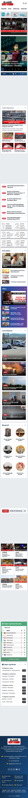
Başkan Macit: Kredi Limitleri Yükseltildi (23, 244)
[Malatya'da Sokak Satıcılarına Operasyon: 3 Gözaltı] (7, 562)
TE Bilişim (17, 795)
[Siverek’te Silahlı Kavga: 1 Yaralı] (20, 562)
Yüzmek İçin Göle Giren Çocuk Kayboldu (10, 235)
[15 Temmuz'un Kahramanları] (5, 281)
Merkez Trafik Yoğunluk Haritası (19, 777)
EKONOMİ (24, 9)
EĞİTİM (3, 791)
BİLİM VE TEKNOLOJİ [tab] (16, 511)
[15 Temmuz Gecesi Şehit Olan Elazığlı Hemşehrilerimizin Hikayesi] (5, 276)
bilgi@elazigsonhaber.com (15, 763)
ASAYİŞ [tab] (5, 511)
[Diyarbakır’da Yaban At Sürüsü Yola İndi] (7, 579)
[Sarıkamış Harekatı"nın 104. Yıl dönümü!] (5, 308)
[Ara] (23, 3)
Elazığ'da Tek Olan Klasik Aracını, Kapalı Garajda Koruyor (22, 235)
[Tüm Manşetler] (25, 108)
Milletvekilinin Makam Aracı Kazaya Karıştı (19, 555)
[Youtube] (16, 769)
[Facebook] (9, 769)
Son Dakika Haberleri (8, 785)
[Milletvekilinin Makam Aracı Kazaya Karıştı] (20, 547)
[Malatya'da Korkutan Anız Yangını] (20, 579)
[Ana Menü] (25, 3)
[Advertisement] (14, 90)
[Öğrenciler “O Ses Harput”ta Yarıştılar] (5, 313)
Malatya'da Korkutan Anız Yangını (19, 587)
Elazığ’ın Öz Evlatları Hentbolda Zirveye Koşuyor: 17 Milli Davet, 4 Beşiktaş (16, 193)
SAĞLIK (23, 790)
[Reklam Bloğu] (14, 14)
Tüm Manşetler (19, 780)
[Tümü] (25, 330)
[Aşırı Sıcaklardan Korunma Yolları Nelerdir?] (5, 271)
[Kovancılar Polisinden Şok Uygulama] (7, 547)
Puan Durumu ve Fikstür (6, 781)
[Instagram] (14, 769)
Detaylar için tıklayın (14, 659)
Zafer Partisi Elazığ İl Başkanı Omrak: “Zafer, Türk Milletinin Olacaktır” (15, 206)
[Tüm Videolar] (25, 288)
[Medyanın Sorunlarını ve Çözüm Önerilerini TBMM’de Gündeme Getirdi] (5, 318)
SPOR (9, 9)
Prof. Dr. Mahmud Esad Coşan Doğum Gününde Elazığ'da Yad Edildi (23, 227)
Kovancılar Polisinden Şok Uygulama (6, 555)
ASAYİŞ (8, 232)
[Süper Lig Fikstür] (25, 664)
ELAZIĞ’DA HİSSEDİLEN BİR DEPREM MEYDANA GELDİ (9, 227)
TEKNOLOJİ (16, 9)
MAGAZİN (23, 791)
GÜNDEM (3, 9)
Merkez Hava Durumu (6, 777)
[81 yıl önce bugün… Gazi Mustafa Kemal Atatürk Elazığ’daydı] (5, 324)
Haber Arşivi (19, 785)
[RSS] (19, 769)
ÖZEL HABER (17, 791)
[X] (11, 769)
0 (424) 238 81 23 (15, 760)
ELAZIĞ (8, 791)
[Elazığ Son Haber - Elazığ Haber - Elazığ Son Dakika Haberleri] (7, 3)
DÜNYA (12, 791)
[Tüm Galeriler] (25, 250)
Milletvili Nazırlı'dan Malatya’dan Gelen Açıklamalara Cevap (10, 244)
